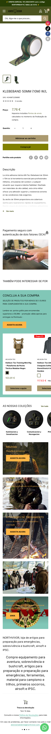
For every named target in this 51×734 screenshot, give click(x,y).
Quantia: (6, 128)
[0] (46, 11)
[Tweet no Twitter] (41, 157)
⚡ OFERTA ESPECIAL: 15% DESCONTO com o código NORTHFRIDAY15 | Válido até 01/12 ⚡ (25, 3)
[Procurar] (44, 18)
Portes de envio (35, 113)
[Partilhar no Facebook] (31, 157)
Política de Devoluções (28, 715)
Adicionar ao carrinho (25, 138)
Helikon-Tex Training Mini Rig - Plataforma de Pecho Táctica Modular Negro (18, 365)
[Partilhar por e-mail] (46, 157)
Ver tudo (44, 406)
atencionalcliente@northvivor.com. (25, 725)
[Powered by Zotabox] (47, 38)
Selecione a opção (18, 388)
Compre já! (25, 147)
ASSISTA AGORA (14, 325)
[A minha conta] (40, 11)
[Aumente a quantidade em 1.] (31, 128)
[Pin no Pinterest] (36, 157)
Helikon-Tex (10, 359)
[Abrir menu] (4, 11)
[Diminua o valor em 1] (15, 128)
